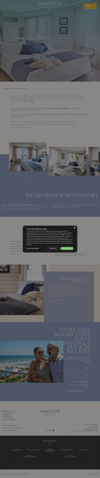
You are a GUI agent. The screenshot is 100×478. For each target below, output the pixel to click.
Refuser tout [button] (53, 248)
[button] (33, 248)
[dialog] (50, 239)
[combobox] (75, 227)
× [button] (75, 228)
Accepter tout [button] (67, 248)
